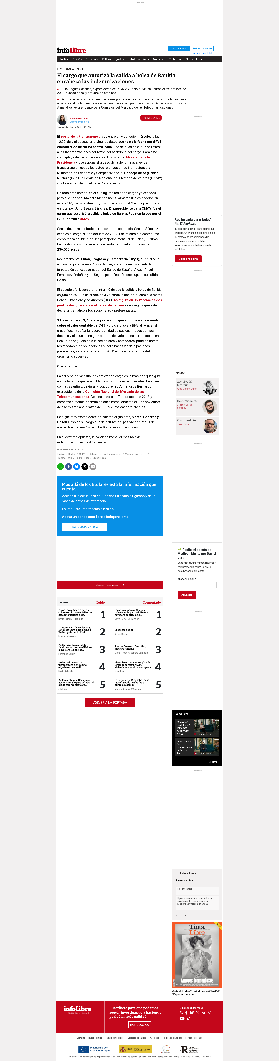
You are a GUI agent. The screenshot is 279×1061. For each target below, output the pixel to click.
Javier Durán (121, 634)
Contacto (81, 1038)
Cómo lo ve (181, 713)
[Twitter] (198, 1013)
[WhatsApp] (181, 1013)
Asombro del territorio (184, 383)
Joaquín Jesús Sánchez (184, 406)
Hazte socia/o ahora (84, 526)
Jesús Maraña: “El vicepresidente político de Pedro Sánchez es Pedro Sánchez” (184, 747)
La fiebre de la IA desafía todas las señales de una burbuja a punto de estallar (132, 682)
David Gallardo (65, 671)
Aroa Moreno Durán (187, 389)
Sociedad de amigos (137, 1038)
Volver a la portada (110, 703)
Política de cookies (193, 1038)
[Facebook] (186, 1013)
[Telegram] (203, 1013)
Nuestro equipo (95, 1038)
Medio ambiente (139, 59)
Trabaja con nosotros (114, 1038)
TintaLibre (175, 59)
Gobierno (94, 454)
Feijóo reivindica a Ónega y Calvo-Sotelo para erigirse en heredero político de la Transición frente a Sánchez (75, 614)
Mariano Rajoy (132, 454)
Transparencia (64, 458)
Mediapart (159, 59)
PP (145, 454)
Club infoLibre (194, 59)
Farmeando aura (187, 401)
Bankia (71, 454)
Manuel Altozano (67, 636)
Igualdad (120, 59)
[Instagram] (209, 1013)
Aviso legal (155, 1038)
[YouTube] (182, 1018)
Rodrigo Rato (82, 458)
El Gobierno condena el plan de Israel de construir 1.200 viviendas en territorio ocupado (133, 665)
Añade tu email (187, 578)
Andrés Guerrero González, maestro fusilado (130, 647)
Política (64, 59)
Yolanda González (79, 118)
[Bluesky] (192, 1013)
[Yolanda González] (62, 119)
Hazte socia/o (139, 1024)
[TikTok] (188, 1018)
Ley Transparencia (112, 454)
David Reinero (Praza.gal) (71, 619)
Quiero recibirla (188, 258)
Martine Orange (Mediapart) (129, 689)
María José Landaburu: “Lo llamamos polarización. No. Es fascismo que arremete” (184, 728)
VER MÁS (213, 762)
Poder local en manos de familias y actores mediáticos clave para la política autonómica (75, 649)
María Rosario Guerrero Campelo (131, 652)
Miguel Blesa (99, 458)
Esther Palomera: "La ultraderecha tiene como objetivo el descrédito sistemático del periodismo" (74, 666)
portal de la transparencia (80, 136)
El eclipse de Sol (124, 630)
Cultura (106, 59)
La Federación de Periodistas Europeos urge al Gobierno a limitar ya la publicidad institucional (74, 631)
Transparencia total (201, 53)
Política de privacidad (172, 1038)
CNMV (84, 219)
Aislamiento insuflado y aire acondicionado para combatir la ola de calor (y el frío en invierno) (76, 684)
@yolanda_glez (80, 121)
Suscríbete (179, 48)
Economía (92, 59)
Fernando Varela (66, 654)
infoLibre (62, 689)
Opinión (77, 59)
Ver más (180, 916)
